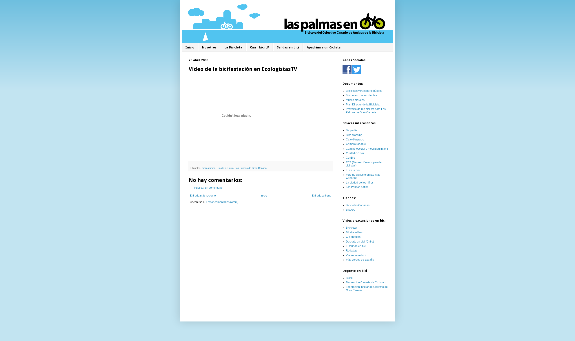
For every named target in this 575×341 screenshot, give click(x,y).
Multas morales (355, 100)
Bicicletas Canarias (357, 205)
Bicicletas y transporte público (364, 90)
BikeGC (350, 209)
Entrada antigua (321, 195)
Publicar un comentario (208, 187)
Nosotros (209, 47)
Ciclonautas (353, 236)
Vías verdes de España (360, 259)
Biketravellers (354, 232)
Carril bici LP (259, 47)
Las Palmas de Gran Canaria (251, 168)
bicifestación (208, 168)
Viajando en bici (356, 255)
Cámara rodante (356, 144)
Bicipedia (351, 130)
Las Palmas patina (357, 187)
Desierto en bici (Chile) (360, 241)
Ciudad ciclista (355, 153)
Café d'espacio (355, 139)
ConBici (351, 157)
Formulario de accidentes (361, 95)
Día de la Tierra (225, 168)
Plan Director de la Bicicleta (363, 104)
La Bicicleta (233, 47)
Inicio (189, 47)
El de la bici (353, 170)
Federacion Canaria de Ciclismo (365, 282)
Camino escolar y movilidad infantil (367, 148)
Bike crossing (354, 135)
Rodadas (351, 250)
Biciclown (352, 227)
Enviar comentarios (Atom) (222, 202)
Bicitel (349, 278)
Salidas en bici (288, 47)
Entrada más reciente (203, 195)
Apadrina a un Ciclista (324, 47)
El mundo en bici (356, 246)
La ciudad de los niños (360, 182)
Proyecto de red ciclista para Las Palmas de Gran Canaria (366, 110)
